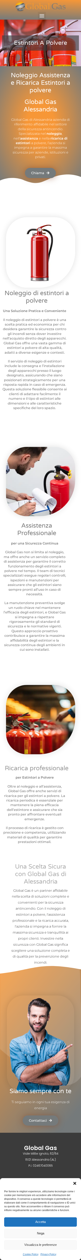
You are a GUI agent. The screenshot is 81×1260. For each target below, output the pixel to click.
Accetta (40, 1222)
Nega (40, 1233)
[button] (75, 1183)
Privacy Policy (48, 1254)
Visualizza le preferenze (40, 1244)
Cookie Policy (30, 1254)
